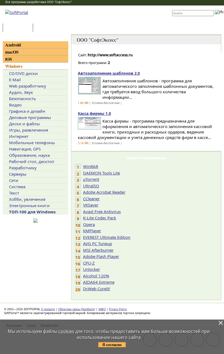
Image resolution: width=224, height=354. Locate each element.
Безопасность (22, 98)
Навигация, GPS (25, 149)
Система (17, 186)
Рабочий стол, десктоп (31, 161)
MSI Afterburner (98, 250)
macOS (12, 52)
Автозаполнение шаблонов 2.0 (109, 73)
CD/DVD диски (23, 73)
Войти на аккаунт (112, 7)
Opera (89, 224)
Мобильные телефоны (32, 142)
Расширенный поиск (187, 17)
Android (13, 45)
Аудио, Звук (21, 92)
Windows (13, 66)
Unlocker (91, 269)
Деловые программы (30, 117)
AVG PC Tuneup (97, 243)
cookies (66, 331)
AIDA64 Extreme (98, 282)
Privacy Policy (118, 309)
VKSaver (90, 205)
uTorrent (91, 179)
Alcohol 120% (96, 275)
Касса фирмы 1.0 (94, 113)
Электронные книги (29, 205)
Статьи (46, 28)
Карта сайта (109, 15)
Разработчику (23, 167)
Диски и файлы (24, 123)
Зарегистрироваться (115, 11)
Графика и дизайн (27, 111)
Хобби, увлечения (27, 199)
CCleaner (91, 198)
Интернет (18, 136)
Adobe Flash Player (101, 256)
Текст (14, 193)
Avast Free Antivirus (102, 211)
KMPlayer (92, 230)
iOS (8, 59)
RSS (103, 19)
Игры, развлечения (28, 130)
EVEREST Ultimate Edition (106, 237)
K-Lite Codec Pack (99, 217)
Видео (15, 105)
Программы (19, 28)
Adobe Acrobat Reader (104, 192)
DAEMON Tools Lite (101, 173)
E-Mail (15, 79)
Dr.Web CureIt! (96, 288)
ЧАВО (102, 309)
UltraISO (91, 185)
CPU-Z (89, 263)
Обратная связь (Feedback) (76, 309)
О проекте (48, 309)
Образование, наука (29, 155)
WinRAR (90, 166)
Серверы (17, 174)
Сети (13, 180)
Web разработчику (27, 86)
